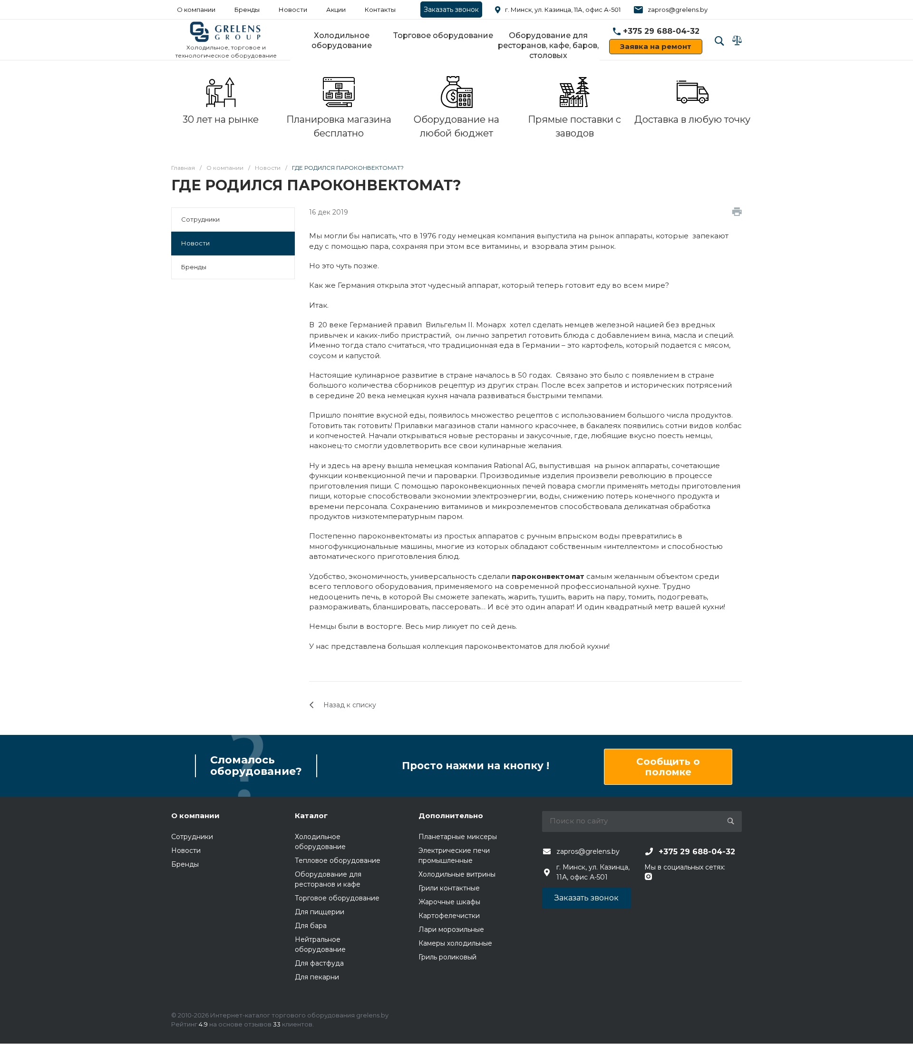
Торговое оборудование (443, 35)
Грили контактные (449, 888)
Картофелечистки (449, 915)
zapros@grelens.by (678, 9)
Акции (336, 9)
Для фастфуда (319, 963)
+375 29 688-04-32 (661, 31)
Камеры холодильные (455, 943)
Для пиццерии (319, 912)
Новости (195, 243)
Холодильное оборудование (341, 40)
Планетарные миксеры (457, 836)
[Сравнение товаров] (737, 40)
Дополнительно (450, 815)
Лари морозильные (451, 929)
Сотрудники (200, 219)
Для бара (311, 925)
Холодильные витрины (456, 874)
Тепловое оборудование (337, 860)
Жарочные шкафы (449, 902)
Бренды (247, 9)
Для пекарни (317, 977)
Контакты (380, 9)
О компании (196, 9)
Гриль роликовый (447, 957)
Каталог (311, 815)
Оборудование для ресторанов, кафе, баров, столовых (548, 45)
